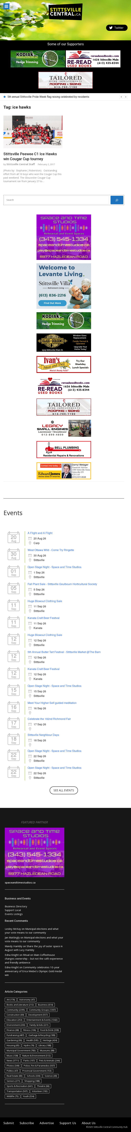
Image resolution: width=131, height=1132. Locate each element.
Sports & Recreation (20, 1086)
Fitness (29, 1030)
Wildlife (12, 1096)
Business (45, 1004)
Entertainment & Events (42, 1019)
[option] (68, 97)
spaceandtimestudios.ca (20, 882)
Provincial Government (36, 1070)
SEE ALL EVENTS (64, 790)
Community (16, 1009)
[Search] (117, 200)
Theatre (43, 1086)
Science (51, 1075)
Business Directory (16, 906)
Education (14, 1019)
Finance (13, 1030)
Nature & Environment (36, 1055)
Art (11, 999)
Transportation (17, 1091)
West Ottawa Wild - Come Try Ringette (51, 550)
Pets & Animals (49, 1060)
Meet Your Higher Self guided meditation (52, 703)
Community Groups (42, 1009)
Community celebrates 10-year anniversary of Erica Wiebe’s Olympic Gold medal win (33, 971)
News (13, 1060)
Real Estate (14, 1075)
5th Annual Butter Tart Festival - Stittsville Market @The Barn (64, 652)
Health (32, 1040)
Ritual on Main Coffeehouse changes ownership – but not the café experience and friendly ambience (34, 958)
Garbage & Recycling (41, 1035)
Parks (29, 1060)
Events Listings (14, 914)
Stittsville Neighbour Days (43, 735)
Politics (12, 1070)
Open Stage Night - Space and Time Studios (54, 567)
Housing (13, 1045)
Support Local (13, 910)
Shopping (32, 1080)
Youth (28, 1096)
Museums (47, 1050)
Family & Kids (39, 1024)
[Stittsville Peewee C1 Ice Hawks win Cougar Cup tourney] (32, 132)
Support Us (68, 1123)
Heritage (50, 1040)
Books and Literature (20, 1004)
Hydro (29, 1045)
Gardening (14, 1040)
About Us (89, 1123)
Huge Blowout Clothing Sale (45, 601)
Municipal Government (21, 1050)
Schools (33, 1075)
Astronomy (27, 999)
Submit (8, 1123)
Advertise (47, 1123)
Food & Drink (49, 1030)
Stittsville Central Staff (20, 164)
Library (45, 1045)
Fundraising (15, 1035)
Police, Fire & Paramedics (39, 1065)
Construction (15, 1014)
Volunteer (39, 1091)
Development (38, 1014)
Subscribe (27, 1123)
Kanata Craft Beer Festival (44, 618)
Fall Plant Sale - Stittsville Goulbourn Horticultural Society (62, 584)
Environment (16, 1024)
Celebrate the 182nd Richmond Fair (49, 719)
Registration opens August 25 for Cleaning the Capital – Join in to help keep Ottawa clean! (61, 96)
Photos (13, 1065)
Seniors (13, 1080)
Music (12, 1055)
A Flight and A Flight (40, 533)
